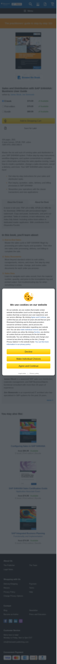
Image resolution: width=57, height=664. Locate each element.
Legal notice (22, 373)
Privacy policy (34, 373)
